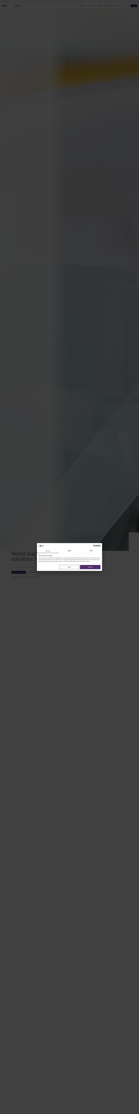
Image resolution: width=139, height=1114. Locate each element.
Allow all (90, 567)
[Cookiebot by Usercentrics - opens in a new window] (94, 546)
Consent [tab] (48, 550)
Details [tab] (69, 550)
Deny (69, 567)
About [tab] (91, 550)
